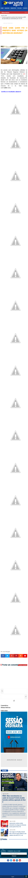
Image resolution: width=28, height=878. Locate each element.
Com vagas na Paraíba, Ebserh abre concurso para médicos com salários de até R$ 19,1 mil (17, 833)
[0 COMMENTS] (8, 793)
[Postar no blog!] (20, 656)
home (2, 8)
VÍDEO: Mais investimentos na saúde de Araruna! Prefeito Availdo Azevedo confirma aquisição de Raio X (14, 799)
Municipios (13, 8)
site (24, 74)
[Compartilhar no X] (7, 656)
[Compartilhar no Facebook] (3, 656)
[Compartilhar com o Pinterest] (16, 656)
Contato (25, 8)
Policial (19, 8)
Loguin (12, 876)
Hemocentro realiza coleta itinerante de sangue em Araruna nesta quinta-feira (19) (17, 824)
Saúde (4, 771)
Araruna (7, 8)
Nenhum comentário (8, 23)
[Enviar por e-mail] (25, 656)
